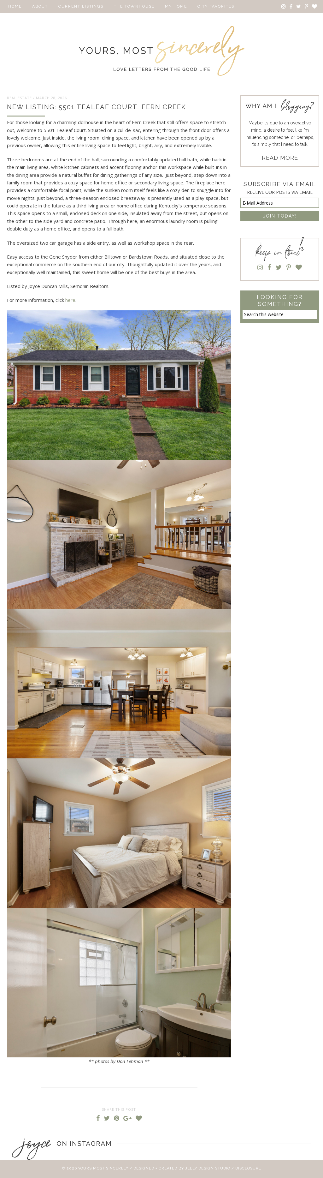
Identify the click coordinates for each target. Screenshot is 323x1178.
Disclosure (248, 1168)
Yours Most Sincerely (161, 51)
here (70, 300)
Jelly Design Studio (207, 1168)
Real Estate (19, 97)
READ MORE (280, 157)
